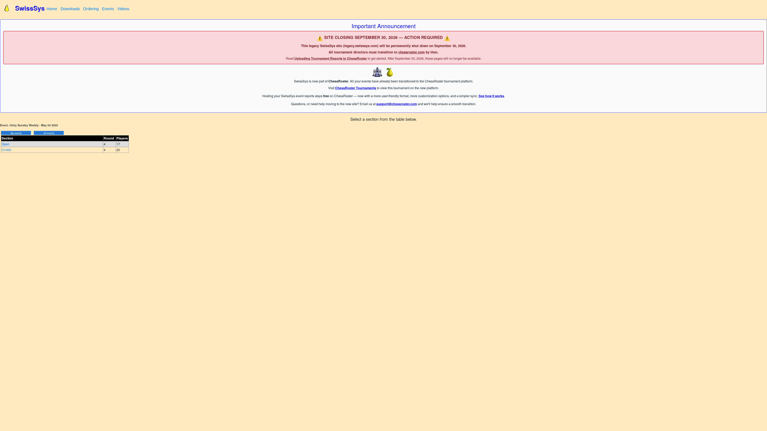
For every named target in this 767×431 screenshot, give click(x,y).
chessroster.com (411, 52)
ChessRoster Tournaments (355, 88)
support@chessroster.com (396, 104)
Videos (123, 9)
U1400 (6, 149)
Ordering (91, 9)
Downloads (70, 9)
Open (5, 144)
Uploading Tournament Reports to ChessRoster (330, 58)
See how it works (491, 96)
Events (108, 9)
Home (52, 9)
